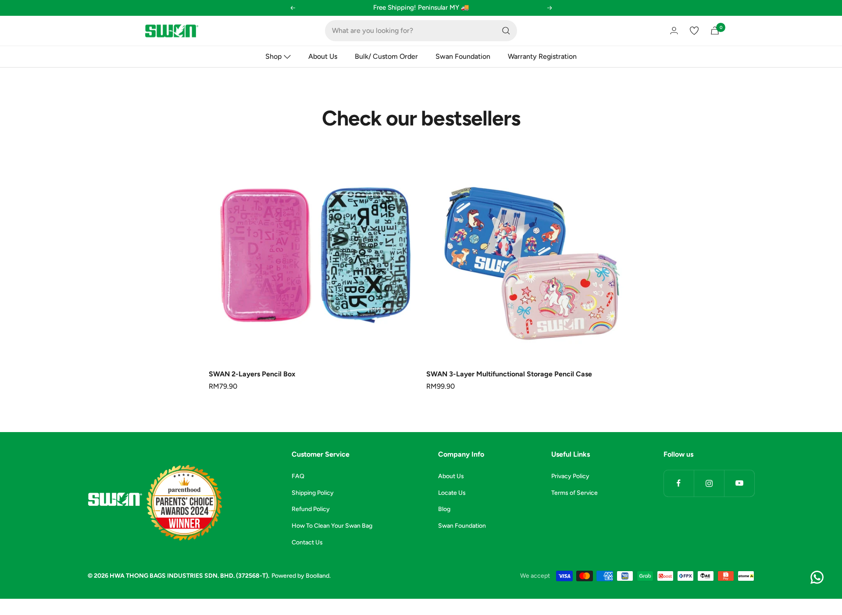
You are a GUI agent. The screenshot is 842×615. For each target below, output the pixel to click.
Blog (444, 509)
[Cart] (714, 30)
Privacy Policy (570, 476)
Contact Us (307, 542)
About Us (322, 56)
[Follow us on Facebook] (679, 483)
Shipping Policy (313, 493)
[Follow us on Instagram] (709, 483)
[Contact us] (817, 577)
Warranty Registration (542, 56)
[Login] (674, 30)
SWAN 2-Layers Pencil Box (252, 374)
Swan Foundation (462, 56)
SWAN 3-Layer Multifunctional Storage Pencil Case (509, 374)
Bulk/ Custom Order (386, 56)
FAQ (298, 476)
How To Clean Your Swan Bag (332, 525)
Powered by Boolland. (301, 575)
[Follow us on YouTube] (739, 483)
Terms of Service (574, 493)
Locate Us (452, 493)
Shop (273, 56)
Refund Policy (311, 509)
